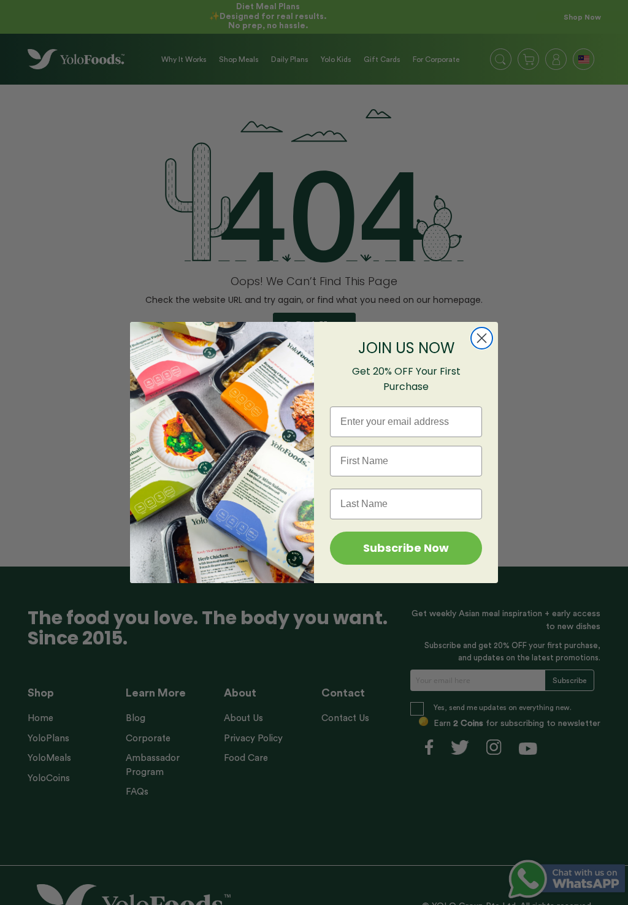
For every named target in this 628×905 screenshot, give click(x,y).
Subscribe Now (406, 548)
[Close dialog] (481, 338)
